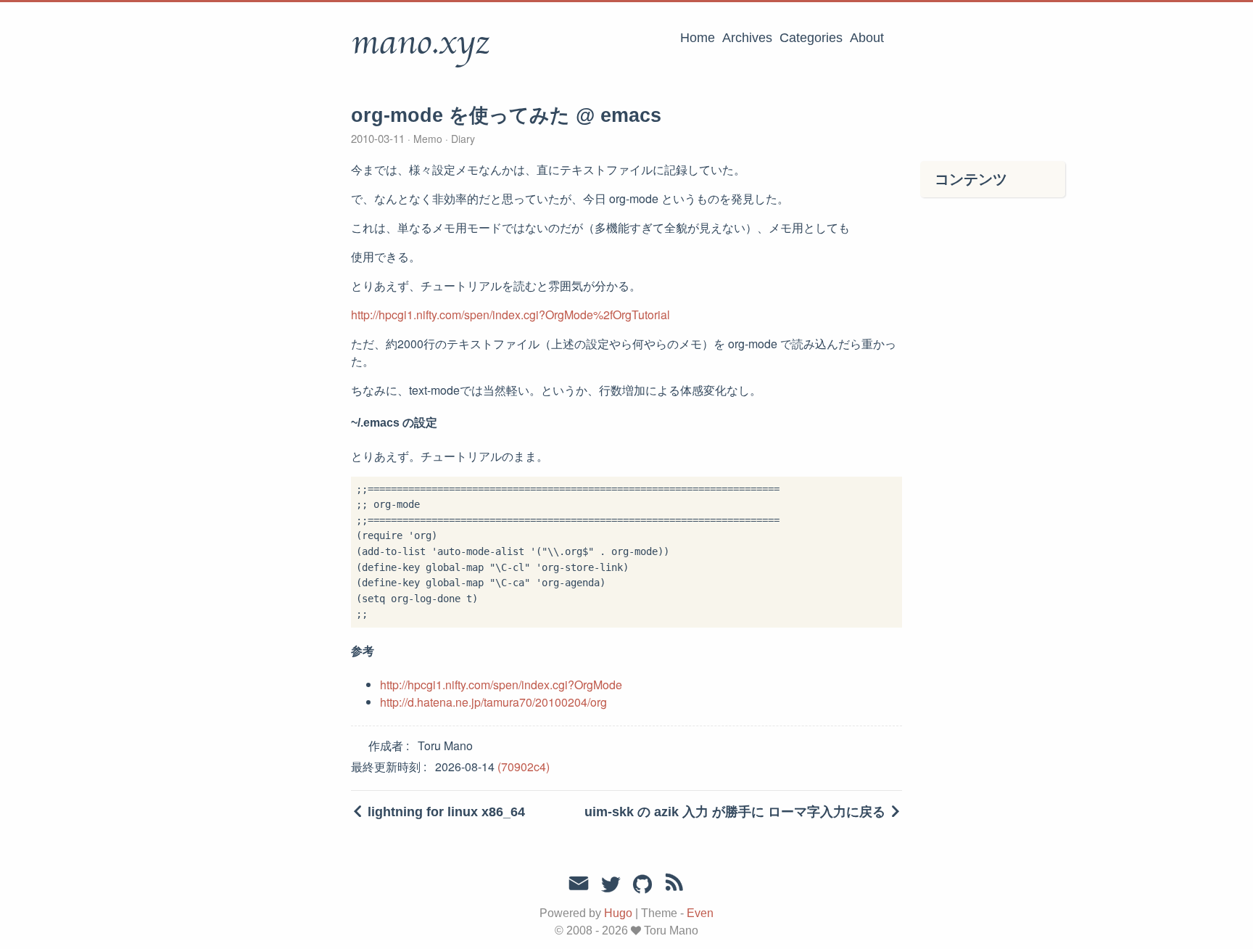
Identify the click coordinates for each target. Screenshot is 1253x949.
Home (697, 37)
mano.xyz (420, 42)
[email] (579, 884)
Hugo (618, 913)
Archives (747, 37)
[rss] (674, 885)
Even (700, 913)
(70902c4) (523, 766)
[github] (642, 885)
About (867, 37)
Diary (461, 138)
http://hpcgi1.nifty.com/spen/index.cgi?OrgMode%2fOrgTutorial (510, 314)
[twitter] (610, 885)
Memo (427, 138)
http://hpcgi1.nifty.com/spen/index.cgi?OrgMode (501, 684)
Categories (811, 37)
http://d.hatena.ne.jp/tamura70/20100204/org (493, 702)
